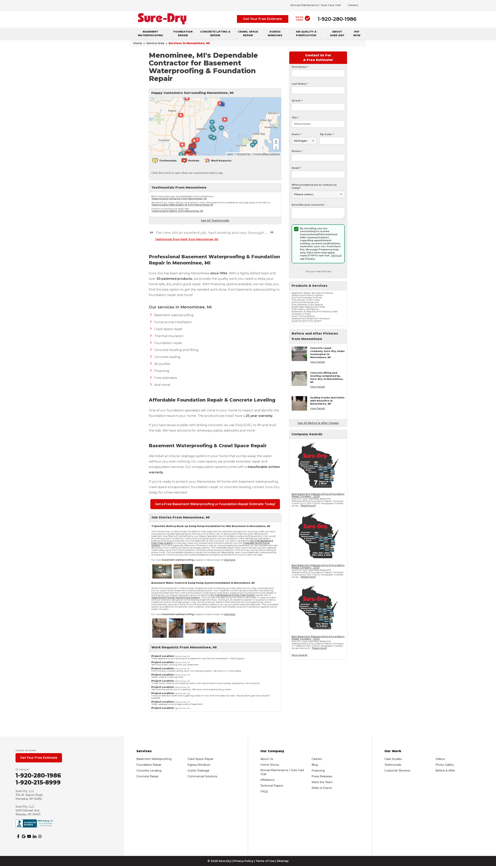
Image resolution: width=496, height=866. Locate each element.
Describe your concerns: (308, 204)
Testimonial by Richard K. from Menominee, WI (179, 198)
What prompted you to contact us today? (314, 186)
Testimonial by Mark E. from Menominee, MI (177, 210)
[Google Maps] (23, 836)
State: (296, 134)
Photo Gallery (445, 764)
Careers (353, 5)
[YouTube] (29, 836)
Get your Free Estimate (318, 271)
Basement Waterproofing (150, 33)
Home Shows (269, 764)
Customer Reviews (397, 770)
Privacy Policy (243, 861)
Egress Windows (275, 33)
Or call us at (22, 769)
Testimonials (392, 764)
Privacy (310, 258)
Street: (297, 100)
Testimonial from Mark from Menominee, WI (186, 239)
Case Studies (393, 759)
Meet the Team (322, 782)
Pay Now (356, 33)
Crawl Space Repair (248, 33)
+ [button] (276, 141)
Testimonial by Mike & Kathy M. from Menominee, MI (182, 204)
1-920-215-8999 (38, 782)
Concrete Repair (147, 776)
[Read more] (308, 505)
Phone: (297, 151)
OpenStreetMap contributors (266, 153)
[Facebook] (18, 836)
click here (229, 559)
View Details (317, 361)
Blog (315, 764)
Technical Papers (271, 785)
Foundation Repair (182, 33)
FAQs (264, 791)
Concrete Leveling (148, 770)
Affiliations (267, 780)
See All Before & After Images (318, 423)
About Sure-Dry (337, 33)
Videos (440, 759)
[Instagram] (40, 836)
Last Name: (300, 83)
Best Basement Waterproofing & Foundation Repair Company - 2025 (318, 566)
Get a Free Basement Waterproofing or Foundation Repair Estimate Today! (215, 504)
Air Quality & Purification (306, 33)
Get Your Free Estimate (262, 19)
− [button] (276, 146)
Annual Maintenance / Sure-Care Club (315, 5)
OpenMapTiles (244, 153)
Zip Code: (327, 134)
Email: (296, 168)
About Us (266, 759)
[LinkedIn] (34, 836)
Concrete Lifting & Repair (215, 33)
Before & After (445, 770)
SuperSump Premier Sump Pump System (175, 597)
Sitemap (283, 861)
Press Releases (322, 776)
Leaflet (230, 153)
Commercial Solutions (202, 776)
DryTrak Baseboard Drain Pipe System (232, 595)
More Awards (299, 655)
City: (295, 117)
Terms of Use (265, 861)
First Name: (300, 66)
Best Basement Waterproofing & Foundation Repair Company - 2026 (318, 495)
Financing (318, 770)
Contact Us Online (26, 750)
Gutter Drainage (198, 770)
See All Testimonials (215, 220)
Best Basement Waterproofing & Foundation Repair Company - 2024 (318, 637)
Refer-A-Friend (322, 788)
